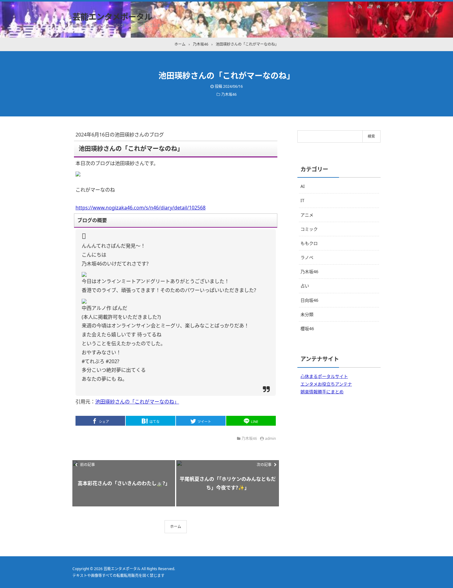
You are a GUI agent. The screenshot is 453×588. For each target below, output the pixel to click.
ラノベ (306, 257)
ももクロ (309, 243)
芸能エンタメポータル (112, 16)
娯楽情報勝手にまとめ (322, 392)
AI (302, 186)
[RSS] (360, 6)
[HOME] (378, 6)
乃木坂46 (229, 94)
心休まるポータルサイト (324, 376)
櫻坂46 (307, 328)
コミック (309, 229)
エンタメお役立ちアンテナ (326, 384)
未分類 (306, 314)
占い (304, 286)
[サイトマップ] (369, 6)
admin (270, 438)
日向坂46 (309, 300)
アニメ (306, 215)
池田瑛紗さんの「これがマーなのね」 (137, 401)
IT (302, 200)
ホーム (175, 526)
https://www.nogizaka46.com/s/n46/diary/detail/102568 (141, 207)
